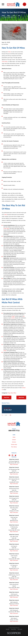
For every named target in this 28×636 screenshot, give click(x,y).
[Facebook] (9, 455)
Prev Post (6, 397)
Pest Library (14, 447)
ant (24, 316)
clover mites (4, 61)
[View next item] (10, 415)
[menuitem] (7, 629)
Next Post (21, 397)
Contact (14, 439)
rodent (13, 316)
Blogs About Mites (12, 393)
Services (14, 442)
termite (13, 318)
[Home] (13, 4)
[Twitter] (15, 455)
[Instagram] (12, 455)
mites (9, 51)
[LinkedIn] (18, 455)
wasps (4, 350)
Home (14, 437)
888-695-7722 (14, 431)
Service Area (14, 444)
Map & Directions (14, 464)
